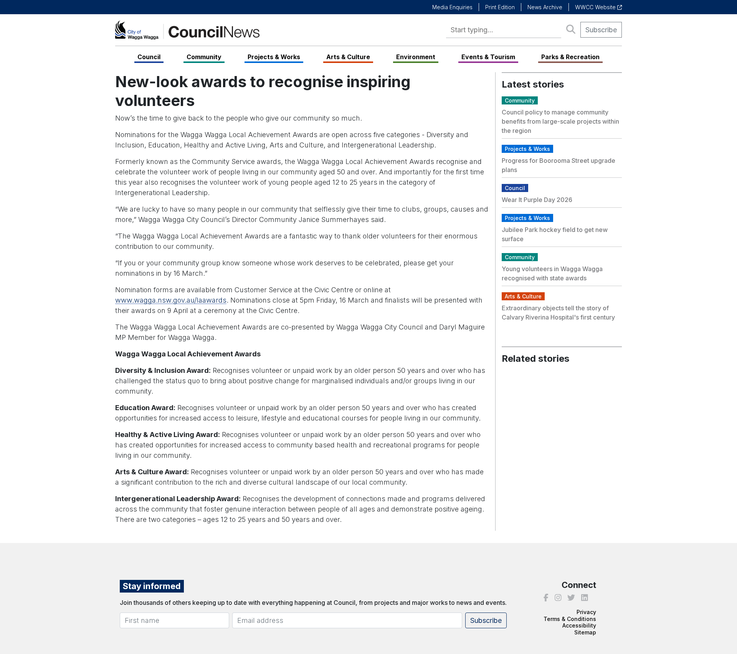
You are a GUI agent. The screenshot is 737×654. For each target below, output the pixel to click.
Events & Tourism (488, 57)
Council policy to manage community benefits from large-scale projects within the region (560, 121)
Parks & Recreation (570, 57)
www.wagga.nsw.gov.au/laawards (170, 300)
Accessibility (579, 625)
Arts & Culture (348, 57)
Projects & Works (274, 57)
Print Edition (500, 7)
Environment (415, 57)
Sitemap (585, 632)
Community (204, 57)
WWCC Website (596, 7)
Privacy (586, 612)
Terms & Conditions (570, 619)
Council (148, 57)
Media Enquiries (452, 7)
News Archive (544, 7)
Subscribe (601, 30)
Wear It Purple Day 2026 (537, 200)
